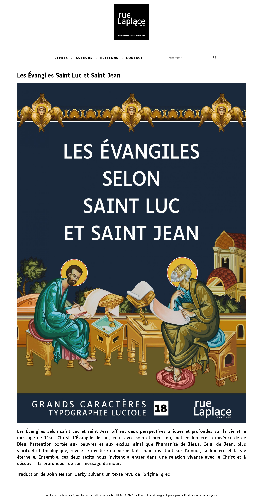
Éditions (109, 58)
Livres (61, 58)
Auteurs (84, 58)
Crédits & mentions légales (200, 495)
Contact (134, 58)
